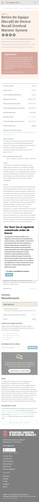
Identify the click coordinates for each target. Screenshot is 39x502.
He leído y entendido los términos (18, 271)
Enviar (9, 275)
